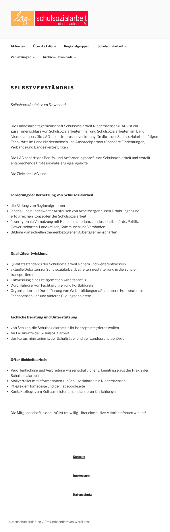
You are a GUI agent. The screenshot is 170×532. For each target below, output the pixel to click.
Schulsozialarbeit (110, 46)
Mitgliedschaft (29, 413)
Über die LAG (42, 46)
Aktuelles (18, 46)
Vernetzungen (21, 57)
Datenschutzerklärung (25, 522)
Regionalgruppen (76, 46)
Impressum (81, 475)
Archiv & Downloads (57, 57)
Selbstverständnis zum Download (38, 105)
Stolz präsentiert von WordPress (67, 522)
